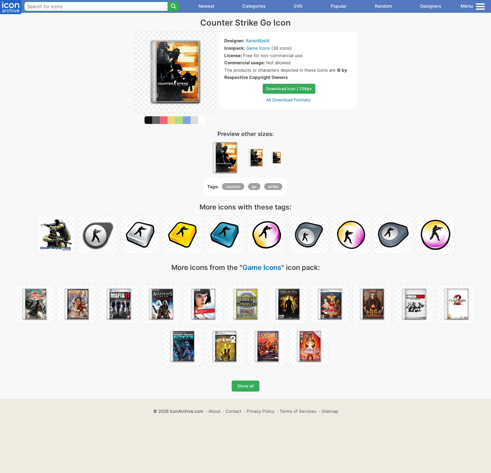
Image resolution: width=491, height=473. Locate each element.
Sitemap (329, 411)
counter (233, 186)
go (254, 186)
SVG (298, 6)
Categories (253, 6)
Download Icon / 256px (289, 88)
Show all (245, 385)
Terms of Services (298, 411)
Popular (339, 6)
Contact (233, 411)
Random (383, 6)
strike (273, 186)
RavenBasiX (258, 40)
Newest (206, 6)
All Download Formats (288, 99)
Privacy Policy (260, 411)
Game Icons (258, 48)
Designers (430, 6)
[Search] (173, 6)
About (214, 411)
